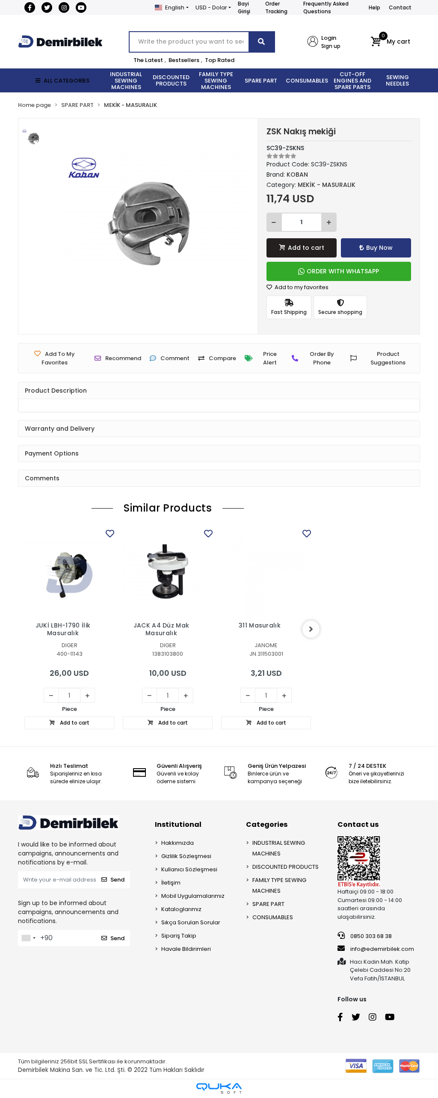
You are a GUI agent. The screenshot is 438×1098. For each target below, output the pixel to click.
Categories (266, 824)
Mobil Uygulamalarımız (193, 896)
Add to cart (306, 247)
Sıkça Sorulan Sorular (190, 922)
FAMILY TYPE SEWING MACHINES (279, 885)
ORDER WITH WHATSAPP (343, 271)
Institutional (178, 824)
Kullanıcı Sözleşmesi (189, 869)
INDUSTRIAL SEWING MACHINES (278, 848)
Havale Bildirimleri (186, 949)
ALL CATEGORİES (66, 81)
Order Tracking (276, 7)
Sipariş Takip (178, 936)
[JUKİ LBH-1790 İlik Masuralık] (69, 572)
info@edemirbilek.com (382, 949)
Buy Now (379, 247)
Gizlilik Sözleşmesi (186, 856)
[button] (390, 42)
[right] (311, 629)
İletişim (171, 883)
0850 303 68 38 (370, 936)
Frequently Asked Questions (326, 7)
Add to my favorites (300, 287)
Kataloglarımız (181, 909)
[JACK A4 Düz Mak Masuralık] (168, 572)
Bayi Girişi (244, 7)
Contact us (358, 824)
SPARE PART (268, 904)
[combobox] (28, 938)
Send (117, 880)
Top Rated (219, 60)
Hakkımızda (177, 843)
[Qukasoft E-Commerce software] (219, 1088)
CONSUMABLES (272, 917)
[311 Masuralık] (266, 572)
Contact (400, 7)
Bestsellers (184, 60)
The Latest (148, 60)
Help (374, 7)
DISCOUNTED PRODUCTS (285, 867)
